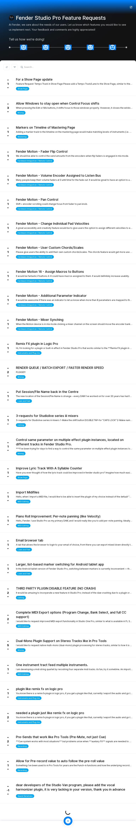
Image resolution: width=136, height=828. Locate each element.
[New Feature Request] (68, 820)
